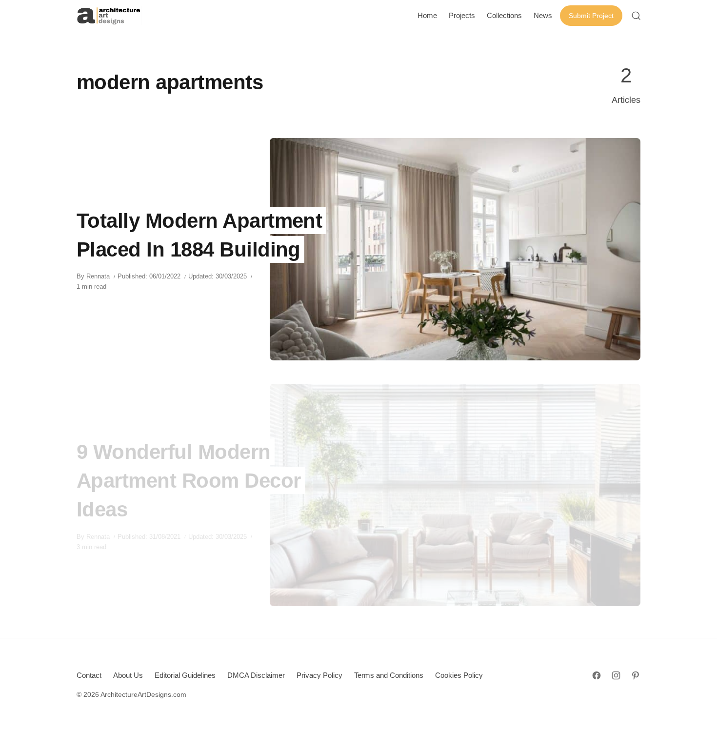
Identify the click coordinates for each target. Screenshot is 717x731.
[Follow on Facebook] (596, 675)
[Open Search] (636, 15)
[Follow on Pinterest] (635, 675)
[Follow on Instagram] (616, 675)
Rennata (98, 276)
